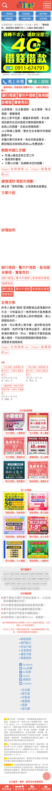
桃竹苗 (26, 693)
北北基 (26, 689)
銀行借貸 (7, 278)
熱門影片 (26, 642)
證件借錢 (43, 14)
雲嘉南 (26, 701)
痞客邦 (27, 679)
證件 (47, 579)
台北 (6, 574)
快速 (10, 579)
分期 (18, 584)
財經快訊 (26, 639)
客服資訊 (26, 658)
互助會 (36, 589)
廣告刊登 (26, 654)
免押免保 (39, 574)
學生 (29, 584)
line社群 (27, 668)
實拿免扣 (7, 283)
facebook (28, 664)
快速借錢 (26, 14)
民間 (32, 574)
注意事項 (26, 650)
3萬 (46, 574)
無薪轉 (23, 589)
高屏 (24, 704)
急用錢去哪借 (40, 278)
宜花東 (26, 708)
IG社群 (27, 672)
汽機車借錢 (26, 19)
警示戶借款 (23, 278)
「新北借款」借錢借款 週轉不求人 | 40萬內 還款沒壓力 (37, 371)
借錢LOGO (26, 5)
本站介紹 (26, 646)
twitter (26, 675)
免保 (13, 584)
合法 (24, 584)
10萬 (4, 579)
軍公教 (36, 584)
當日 (25, 579)
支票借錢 (43, 19)
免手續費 (32, 579)
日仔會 (15, 589)
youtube (27, 683)
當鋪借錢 (9, 19)
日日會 (43, 584)
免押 (7, 584)
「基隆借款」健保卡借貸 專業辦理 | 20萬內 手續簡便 (12, 389)
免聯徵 (40, 579)
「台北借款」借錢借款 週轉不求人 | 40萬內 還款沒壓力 (12, 371)
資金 (17, 574)
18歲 (11, 574)
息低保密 (24, 574)
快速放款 (17, 579)
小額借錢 (9, 14)
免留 (29, 589)
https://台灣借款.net (16, 169)
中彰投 (26, 697)
